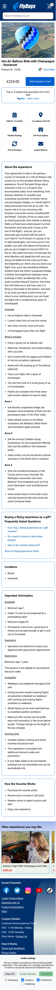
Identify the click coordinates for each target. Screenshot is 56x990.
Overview (9, 309)
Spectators (10, 640)
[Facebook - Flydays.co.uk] (7, 890)
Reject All (10, 974)
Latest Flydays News (12, 898)
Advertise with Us (10, 902)
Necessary (13, 980)
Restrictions (11, 656)
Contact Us (21, 936)
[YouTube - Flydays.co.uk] (39, 890)
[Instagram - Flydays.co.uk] (29, 890)
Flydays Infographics (12, 907)
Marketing (30, 984)
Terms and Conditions (13, 948)
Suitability (10, 602)
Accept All (46, 974)
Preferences (46, 980)
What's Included (13, 336)
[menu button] (4, 6)
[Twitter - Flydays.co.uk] (18, 890)
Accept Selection (28, 974)
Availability (10, 677)
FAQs (4, 911)
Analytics (29, 980)
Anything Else (12, 733)
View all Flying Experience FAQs (22, 551)
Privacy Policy (8, 952)
